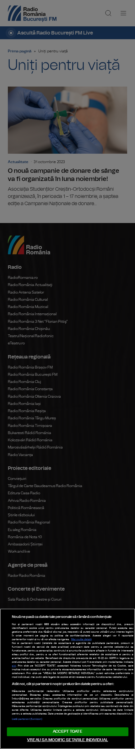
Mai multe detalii (81, 639)
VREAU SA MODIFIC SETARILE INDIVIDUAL (67, 740)
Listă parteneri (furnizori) (27, 719)
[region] (67, 678)
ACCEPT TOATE (67, 732)
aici (14, 666)
